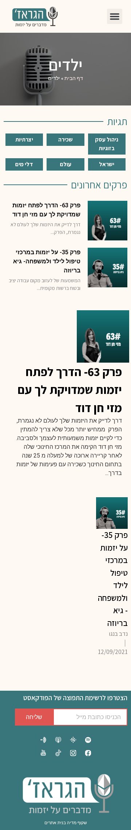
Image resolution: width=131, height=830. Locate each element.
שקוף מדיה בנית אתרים (65, 822)
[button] (114, 16)
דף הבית (73, 78)
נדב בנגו (118, 634)
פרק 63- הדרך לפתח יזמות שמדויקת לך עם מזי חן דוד (69, 389)
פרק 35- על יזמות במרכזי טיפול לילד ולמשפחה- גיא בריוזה (46, 261)
